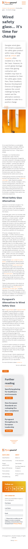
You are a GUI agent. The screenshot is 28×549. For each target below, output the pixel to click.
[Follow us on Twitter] (10, 489)
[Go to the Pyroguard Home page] (9, 3)
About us (17, 457)
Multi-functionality (7, 460)
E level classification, (18, 265)
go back (5, 371)
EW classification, (8, 273)
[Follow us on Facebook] (7, 489)
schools (13, 56)
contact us (19, 362)
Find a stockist (5, 471)
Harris (15, 540)
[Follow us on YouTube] (22, 489)
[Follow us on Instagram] (18, 489)
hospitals (8, 58)
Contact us (18, 471)
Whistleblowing (6, 476)
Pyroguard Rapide (9, 309)
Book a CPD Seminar (7, 468)
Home (3, 8)
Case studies (18, 463)
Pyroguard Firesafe (20, 309)
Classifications (5, 457)
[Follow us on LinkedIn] (14, 489)
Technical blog (5, 474)
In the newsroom (10, 8)
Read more (9, 398)
